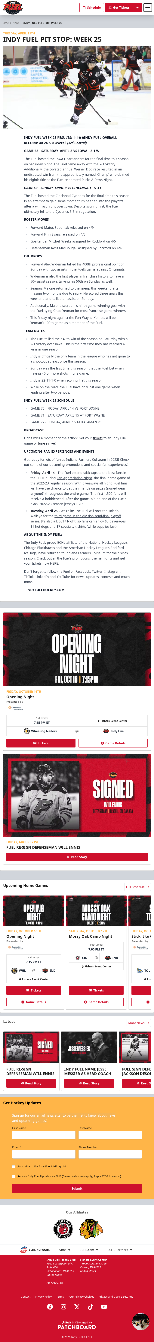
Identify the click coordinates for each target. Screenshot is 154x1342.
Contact (25, 1296)
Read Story (79, 857)
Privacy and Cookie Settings (116, 1296)
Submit (77, 1188)
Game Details (115, 743)
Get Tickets (121, 7)
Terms (60, 1296)
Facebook (82, 571)
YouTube (63, 576)
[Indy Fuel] (12, 8)
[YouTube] (104, 1307)
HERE (54, 563)
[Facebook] (50, 1307)
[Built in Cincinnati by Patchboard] (77, 1325)
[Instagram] (63, 1307)
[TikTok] (90, 1307)
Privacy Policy (43, 1296)
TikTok (29, 576)
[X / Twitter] (77, 1307)
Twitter (97, 571)
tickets (98, 438)
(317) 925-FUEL (56, 1283)
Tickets (43, 743)
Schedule (94, 7)
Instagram (111, 571)
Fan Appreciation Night (74, 478)
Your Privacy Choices (81, 1296)
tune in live (46, 443)
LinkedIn (42, 576)
